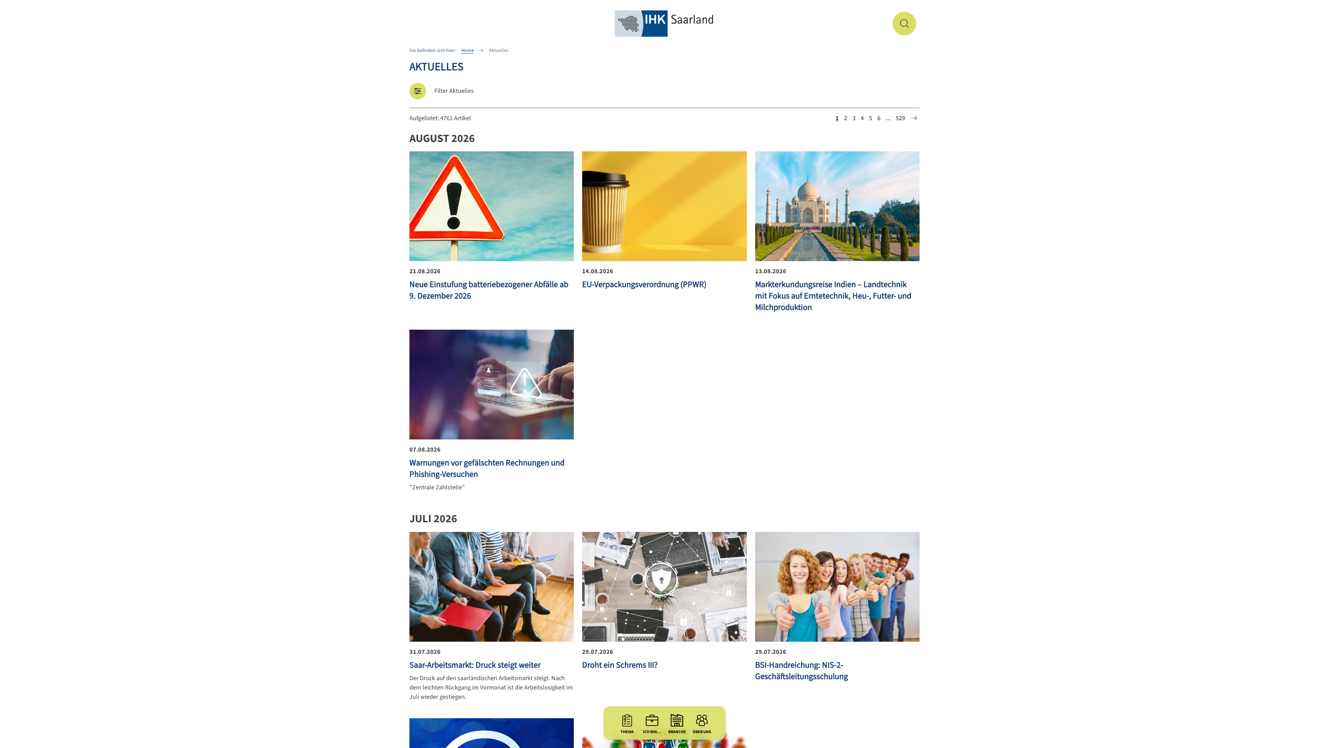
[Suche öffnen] (904, 23)
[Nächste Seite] (914, 118)
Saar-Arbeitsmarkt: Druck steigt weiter (475, 665)
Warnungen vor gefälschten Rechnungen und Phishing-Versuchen (486, 468)
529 (900, 118)
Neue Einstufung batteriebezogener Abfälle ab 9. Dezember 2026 (488, 290)
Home (467, 50)
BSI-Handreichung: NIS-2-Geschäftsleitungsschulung (801, 671)
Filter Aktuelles (454, 91)
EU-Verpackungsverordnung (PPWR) (644, 284)
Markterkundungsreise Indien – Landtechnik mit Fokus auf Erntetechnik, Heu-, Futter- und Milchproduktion (833, 295)
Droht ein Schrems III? (620, 665)
